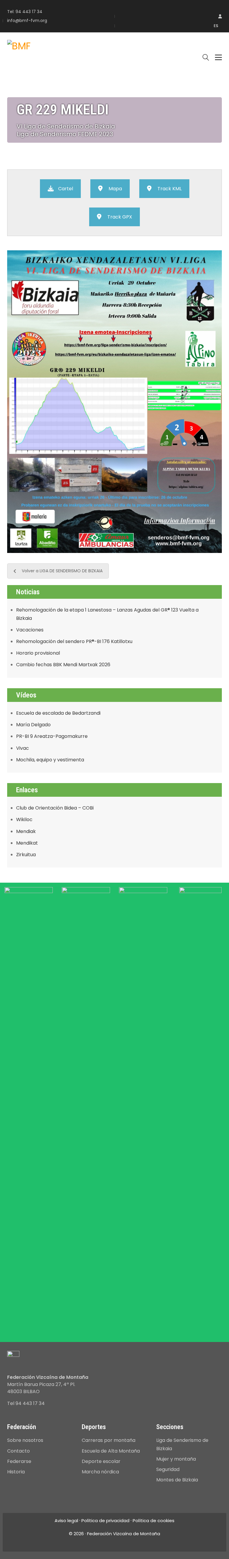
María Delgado (33, 724)
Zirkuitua (26, 854)
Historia (16, 1471)
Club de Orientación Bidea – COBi (55, 807)
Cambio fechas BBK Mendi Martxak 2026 (63, 664)
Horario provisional (38, 653)
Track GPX (119, 216)
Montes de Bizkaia (177, 1479)
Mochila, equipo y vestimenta (50, 759)
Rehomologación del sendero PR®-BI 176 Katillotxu (74, 641)
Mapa (115, 188)
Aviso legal (66, 1521)
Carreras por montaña (108, 1440)
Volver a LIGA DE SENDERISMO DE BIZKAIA (62, 571)
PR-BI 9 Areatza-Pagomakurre (52, 736)
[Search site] (205, 58)
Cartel (65, 188)
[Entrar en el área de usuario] (220, 16)
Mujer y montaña (176, 1459)
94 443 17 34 (29, 12)
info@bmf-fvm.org (27, 20)
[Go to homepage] (19, 57)
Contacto (18, 1451)
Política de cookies (153, 1521)
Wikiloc (24, 819)
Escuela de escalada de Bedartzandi (58, 713)
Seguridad (168, 1469)
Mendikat (27, 843)
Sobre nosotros (25, 1440)
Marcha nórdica (100, 1471)
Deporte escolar (101, 1461)
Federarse (19, 1461)
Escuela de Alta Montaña (111, 1451)
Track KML (169, 188)
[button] (218, 57)
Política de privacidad (105, 1521)
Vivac (22, 748)
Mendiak (26, 831)
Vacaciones (30, 629)
